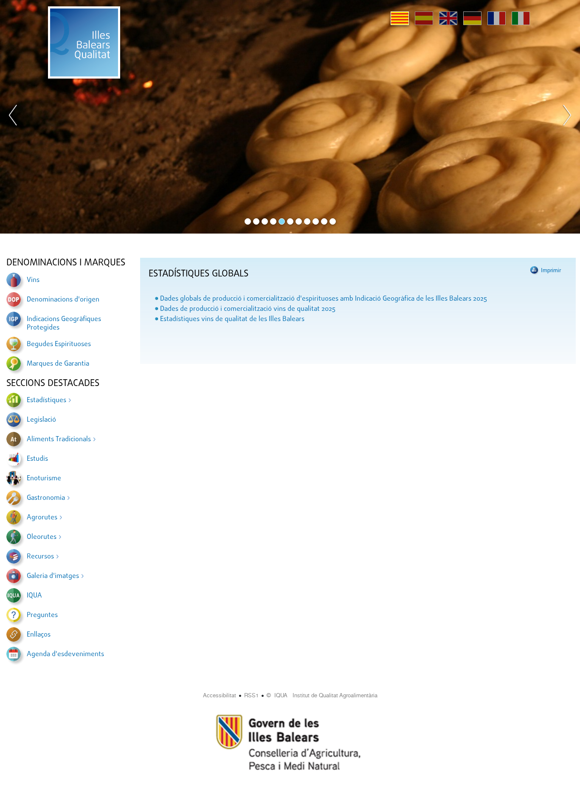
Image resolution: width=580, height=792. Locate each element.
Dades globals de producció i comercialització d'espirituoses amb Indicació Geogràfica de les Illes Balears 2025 (323, 299)
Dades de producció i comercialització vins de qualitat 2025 (247, 309)
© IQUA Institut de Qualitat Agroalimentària (322, 695)
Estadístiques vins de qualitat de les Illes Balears (232, 319)
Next (567, 116)
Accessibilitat (219, 695)
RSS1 (251, 695)
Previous (13, 116)
